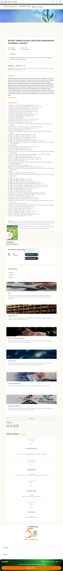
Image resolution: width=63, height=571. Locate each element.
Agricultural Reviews (10, 6)
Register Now (30, 568)
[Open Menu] (2, 2)
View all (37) (23, 434)
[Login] (61, 2)
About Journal (23, 6)
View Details (32, 250)
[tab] (31, 54)
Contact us (31, 418)
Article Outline (38, 7)
